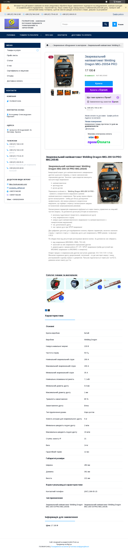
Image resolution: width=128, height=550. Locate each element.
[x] (49, 311)
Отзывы (10, 76)
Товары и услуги (13, 50)
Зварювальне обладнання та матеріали (69, 45)
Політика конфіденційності (79, 547)
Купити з (94, 90)
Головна (11, 35)
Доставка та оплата (81, 35)
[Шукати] (105, 24)
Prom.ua (76, 542)
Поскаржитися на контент (60, 547)
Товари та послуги (29, 35)
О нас (9, 66)
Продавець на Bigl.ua (64, 544)
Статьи (10, 61)
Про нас (49, 35)
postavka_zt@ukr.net (17, 188)
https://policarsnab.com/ (18, 184)
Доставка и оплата (14, 81)
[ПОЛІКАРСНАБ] (11, 29)
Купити (98, 83)
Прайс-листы (12, 55)
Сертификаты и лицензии (17, 71)
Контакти (62, 35)
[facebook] (46, 311)
